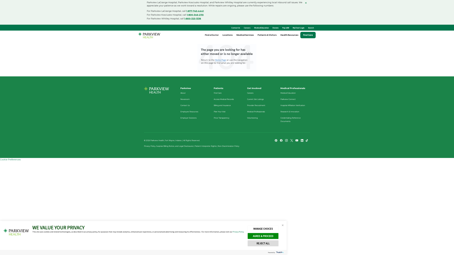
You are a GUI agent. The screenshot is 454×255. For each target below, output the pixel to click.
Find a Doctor (212, 35)
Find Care (308, 35)
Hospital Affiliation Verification (292, 105)
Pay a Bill (285, 28)
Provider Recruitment (256, 105)
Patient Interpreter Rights (205, 146)
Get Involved (254, 88)
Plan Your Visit (219, 112)
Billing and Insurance (222, 105)
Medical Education (261, 28)
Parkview (185, 88)
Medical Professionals (256, 112)
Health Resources (289, 35)
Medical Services (245, 35)
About (183, 93)
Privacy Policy (238, 232)
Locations (228, 35)
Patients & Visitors (267, 35)
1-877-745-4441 (195, 11)
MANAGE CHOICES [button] (263, 228)
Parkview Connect (288, 99)
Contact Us (235, 28)
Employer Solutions (188, 118)
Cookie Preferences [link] (10, 159)
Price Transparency (221, 118)
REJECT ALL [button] (263, 243)
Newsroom (185, 99)
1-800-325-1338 (192, 18)
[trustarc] (279, 252)
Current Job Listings (255, 99)
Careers (247, 28)
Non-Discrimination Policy (228, 146)
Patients (218, 88)
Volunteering (252, 118)
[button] (282, 225)
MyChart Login (298, 28)
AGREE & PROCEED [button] (263, 236)
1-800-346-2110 (195, 15)
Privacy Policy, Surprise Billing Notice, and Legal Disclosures (168, 146)
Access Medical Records (224, 99)
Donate (276, 28)
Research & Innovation (289, 112)
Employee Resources (189, 112)
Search (311, 28)
